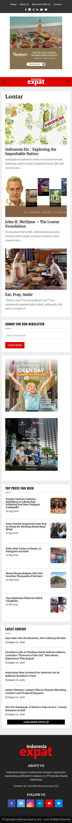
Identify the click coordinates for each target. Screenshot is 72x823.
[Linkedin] (40, 803)
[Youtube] (49, 803)
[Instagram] (30, 803)
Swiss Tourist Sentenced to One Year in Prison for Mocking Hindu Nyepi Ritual (26, 527)
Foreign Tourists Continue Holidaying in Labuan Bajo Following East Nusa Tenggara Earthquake (23, 503)
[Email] (59, 803)
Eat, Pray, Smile (19, 294)
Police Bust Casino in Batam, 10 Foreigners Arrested (23, 550)
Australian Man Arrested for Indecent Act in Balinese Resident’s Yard (32, 674)
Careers (57, 4)
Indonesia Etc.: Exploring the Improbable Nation (30, 151)
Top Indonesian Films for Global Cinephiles (24, 599)
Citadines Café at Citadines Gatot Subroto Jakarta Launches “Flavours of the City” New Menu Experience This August (35, 655)
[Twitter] (21, 803)
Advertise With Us (41, 4)
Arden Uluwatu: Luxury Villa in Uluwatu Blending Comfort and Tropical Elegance (35, 691)
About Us (24, 4)
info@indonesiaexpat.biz (43, 786)
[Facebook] (11, 803)
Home (13, 4)
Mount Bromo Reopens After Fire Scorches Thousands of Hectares (24, 575)
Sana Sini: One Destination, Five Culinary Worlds (35, 638)
